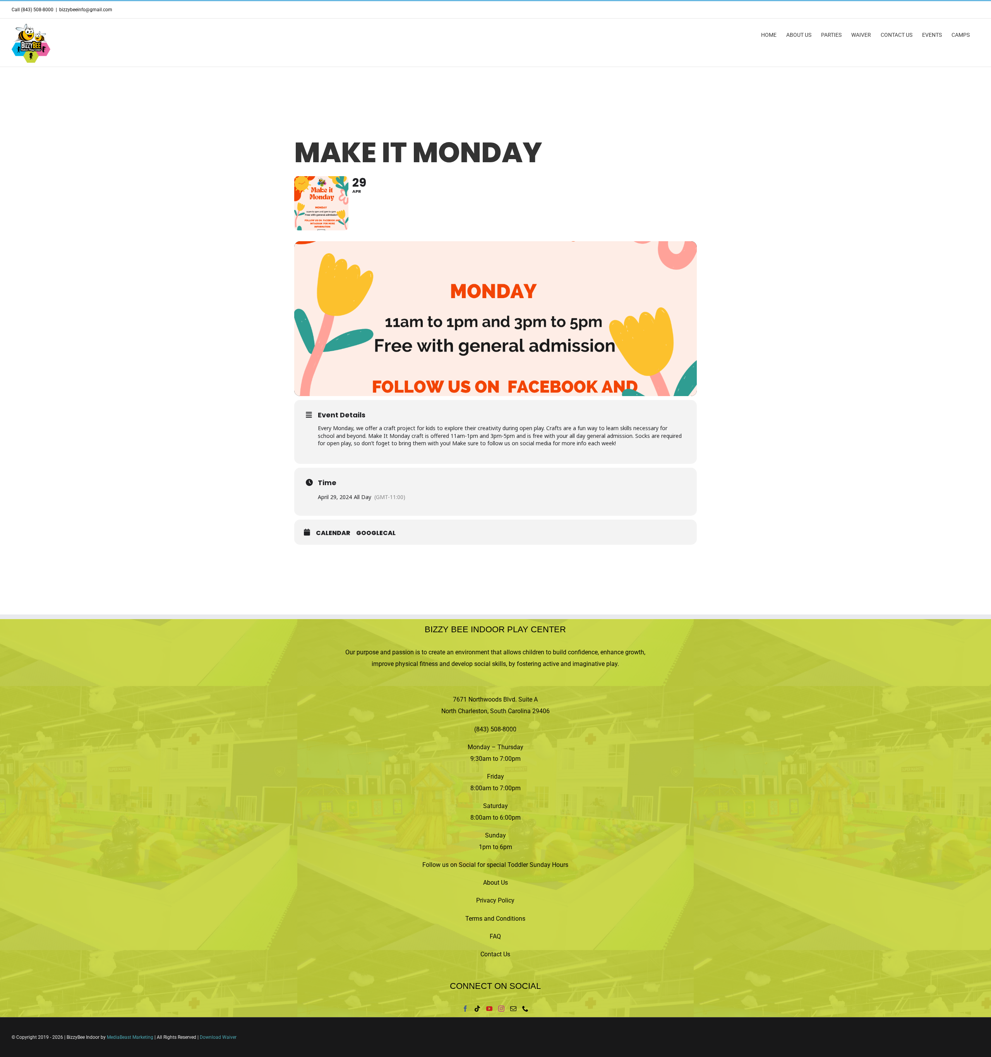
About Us (495, 882)
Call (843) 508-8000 (32, 9)
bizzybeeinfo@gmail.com (85, 9)
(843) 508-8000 (495, 729)
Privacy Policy (495, 900)
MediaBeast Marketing (130, 1037)
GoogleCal (376, 533)
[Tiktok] (477, 1009)
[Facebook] (465, 1009)
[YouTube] (489, 1009)
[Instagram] (501, 1009)
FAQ (495, 936)
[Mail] (513, 1009)
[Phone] (525, 1009)
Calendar (333, 533)
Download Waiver (218, 1037)
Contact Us (495, 954)
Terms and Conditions (495, 918)
